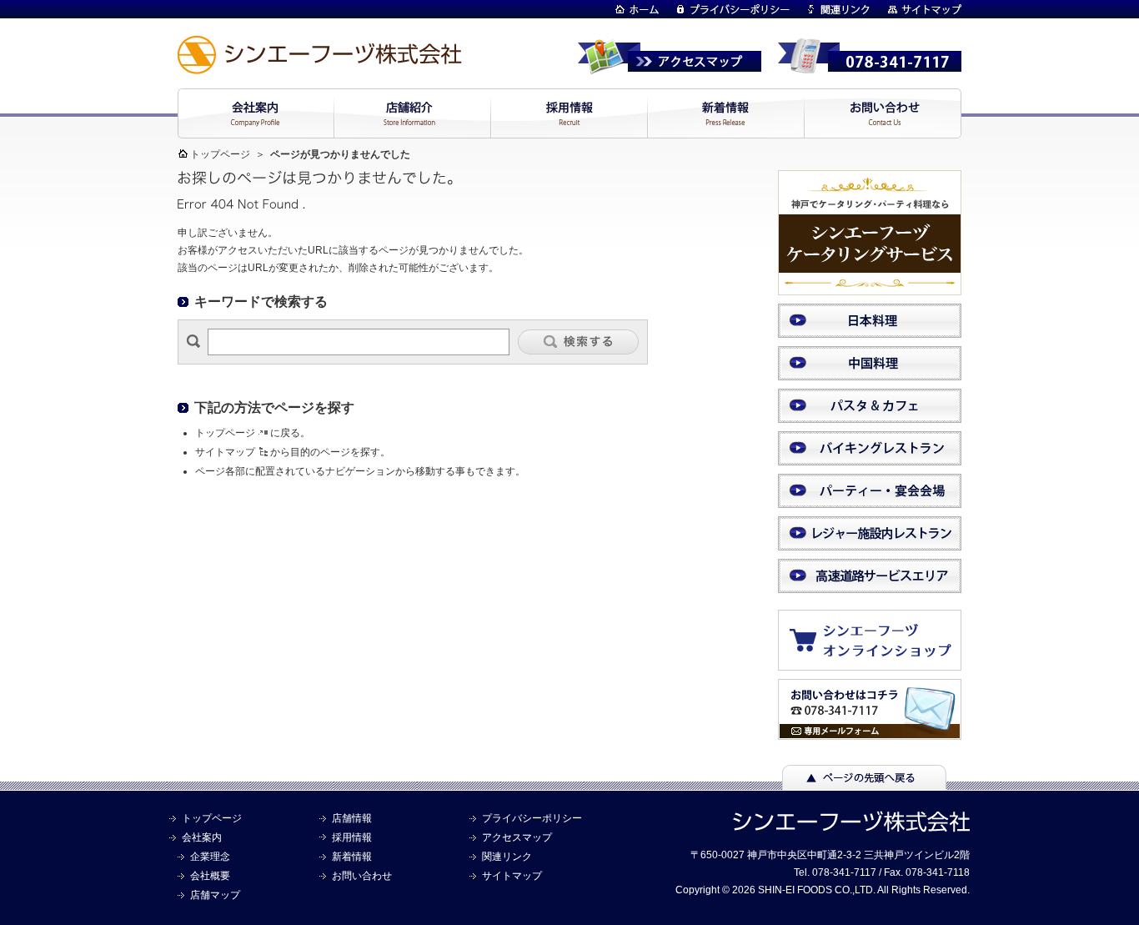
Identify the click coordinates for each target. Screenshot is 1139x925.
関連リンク (507, 856)
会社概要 (210, 876)
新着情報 (352, 856)
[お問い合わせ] (869, 732)
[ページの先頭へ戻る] (864, 782)
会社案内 (202, 837)
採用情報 (352, 837)
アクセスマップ (517, 837)
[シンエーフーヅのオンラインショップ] (878, 662)
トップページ (220, 154)
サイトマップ (225, 452)
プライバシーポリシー (532, 818)
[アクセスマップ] (669, 67)
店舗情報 (352, 818)
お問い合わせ (362, 876)
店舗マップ (215, 895)
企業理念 (210, 856)
